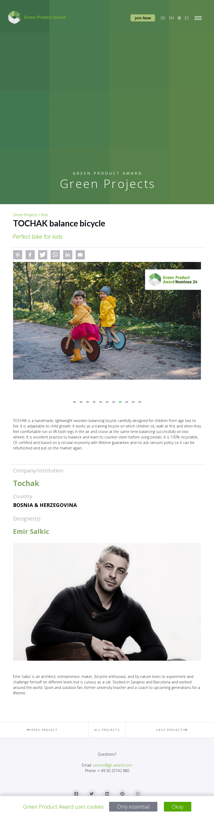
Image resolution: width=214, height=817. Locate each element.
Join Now (143, 17)
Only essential (133, 806)
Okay (177, 806)
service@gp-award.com (112, 765)
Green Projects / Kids (30, 214)
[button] (17, 254)
